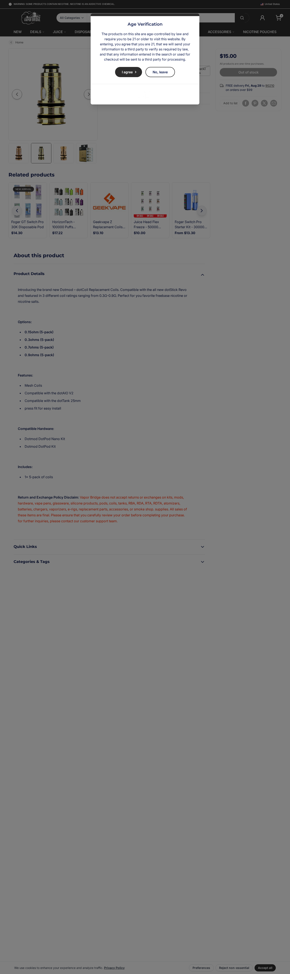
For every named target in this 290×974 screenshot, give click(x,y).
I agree (127, 72)
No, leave (160, 72)
